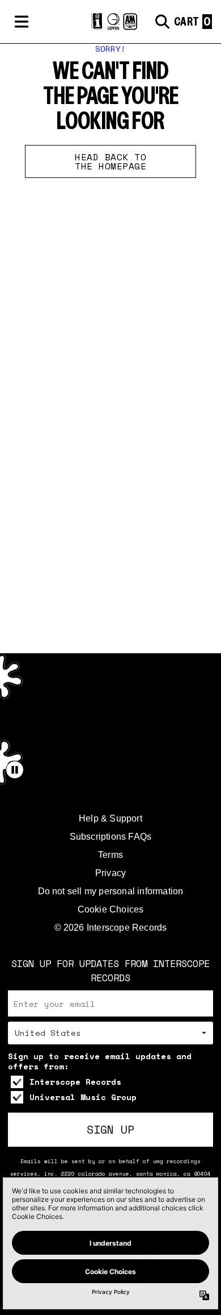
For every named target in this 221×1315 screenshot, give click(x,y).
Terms (110, 855)
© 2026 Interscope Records (110, 927)
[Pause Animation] (14, 769)
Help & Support (110, 818)
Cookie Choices (111, 909)
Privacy (110, 873)
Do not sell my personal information (111, 891)
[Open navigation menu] (21, 21)
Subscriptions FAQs (111, 836)
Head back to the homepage (110, 161)
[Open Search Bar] (161, 22)
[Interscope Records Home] (110, 21)
